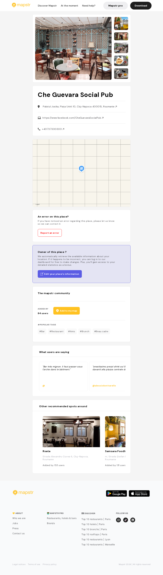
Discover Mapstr (47, 5)
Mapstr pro (115, 5)
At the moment (69, 5)
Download (141, 5)
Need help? (88, 5)
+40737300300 (52, 129)
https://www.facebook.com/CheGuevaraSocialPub (72, 117)
